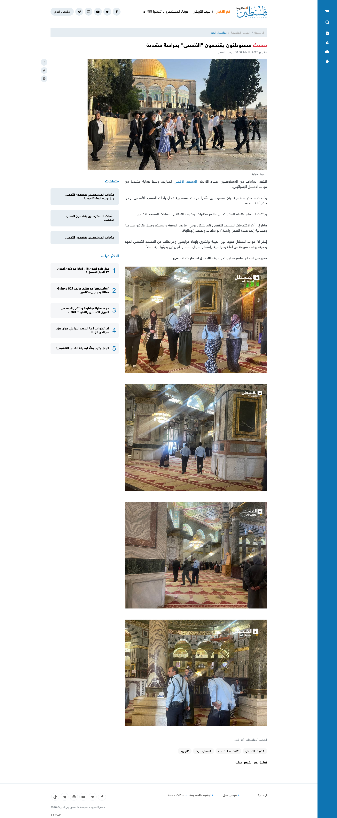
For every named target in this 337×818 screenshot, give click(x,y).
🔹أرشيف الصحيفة (202, 795)
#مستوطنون (203, 751)
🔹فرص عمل (232, 795)
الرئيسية (259, 33)
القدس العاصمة (240, 33)
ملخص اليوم (62, 12)
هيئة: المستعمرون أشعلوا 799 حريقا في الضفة (210, 11)
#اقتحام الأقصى (228, 751)
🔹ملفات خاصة (178, 795)
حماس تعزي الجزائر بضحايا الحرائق (150, 11)
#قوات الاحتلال (255, 751)
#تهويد (184, 751)
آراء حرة (262, 795)
